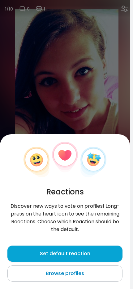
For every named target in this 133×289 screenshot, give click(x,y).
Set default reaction (65, 253)
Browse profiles (65, 273)
